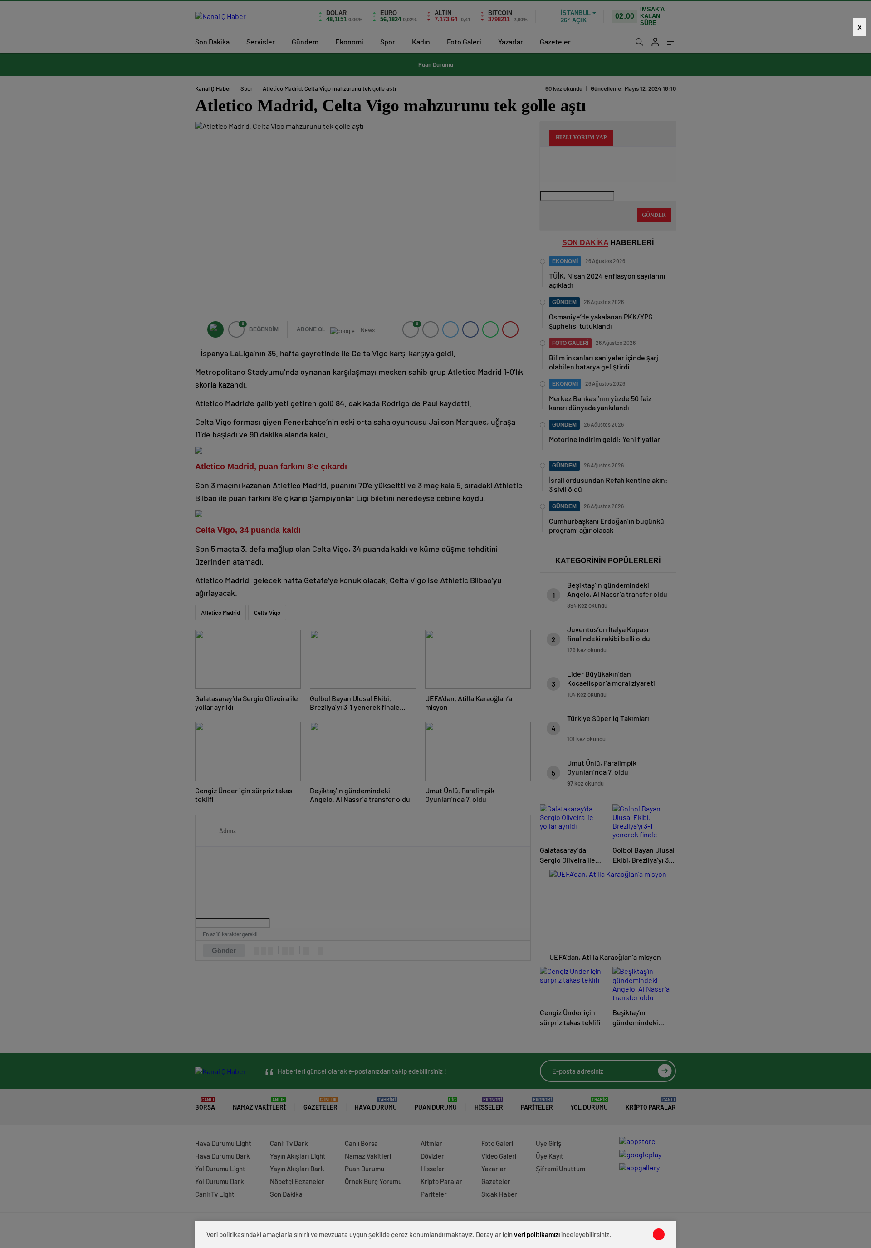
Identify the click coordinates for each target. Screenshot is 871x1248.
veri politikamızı (537, 1234)
